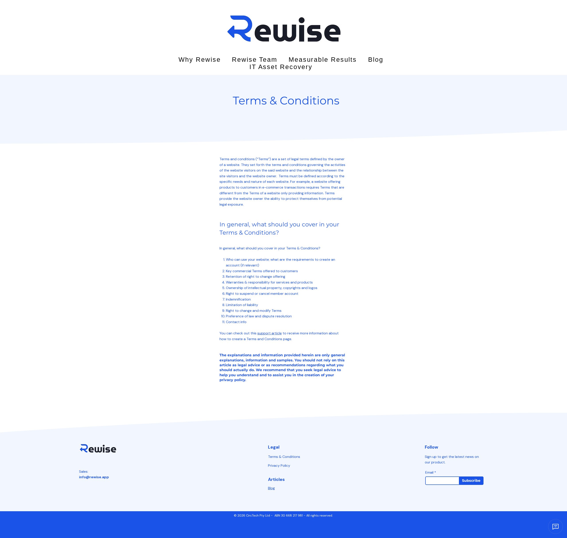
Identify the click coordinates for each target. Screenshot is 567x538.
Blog (271, 488)
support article (269, 333)
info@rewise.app (94, 477)
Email (429, 472)
